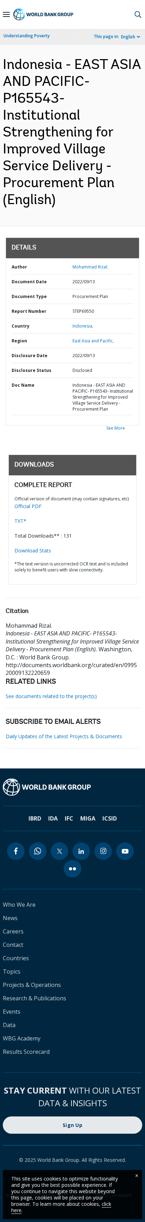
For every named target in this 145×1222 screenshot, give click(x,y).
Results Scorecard (26, 1052)
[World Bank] (72, 787)
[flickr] (72, 869)
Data (9, 1025)
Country (21, 326)
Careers (13, 931)
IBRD (35, 818)
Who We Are (19, 904)
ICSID (109, 818)
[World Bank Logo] (43, 14)
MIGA (87, 818)
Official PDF (28, 506)
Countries (16, 958)
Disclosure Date (30, 356)
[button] (138, 14)
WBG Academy (21, 1038)
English (128, 37)
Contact (13, 945)
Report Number (29, 311)
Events (11, 1011)
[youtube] (125, 851)
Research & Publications (34, 998)
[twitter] (59, 851)
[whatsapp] (37, 851)
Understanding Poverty (27, 36)
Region (19, 341)
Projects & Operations (32, 985)
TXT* (20, 521)
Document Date (29, 282)
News (10, 918)
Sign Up (72, 1125)
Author (19, 267)
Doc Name (23, 385)
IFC (69, 818)
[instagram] (103, 851)
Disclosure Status (31, 370)
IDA (53, 818)
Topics (11, 971)
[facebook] (16, 851)
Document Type (29, 296)
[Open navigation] (6, 14)
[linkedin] (81, 851)
